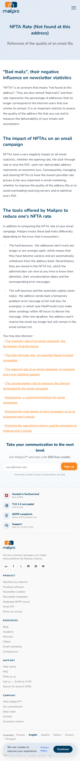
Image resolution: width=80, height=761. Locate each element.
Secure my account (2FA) (17, 686)
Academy (8, 632)
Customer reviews (13, 721)
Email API (8, 606)
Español (45, 735)
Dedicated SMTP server (16, 602)
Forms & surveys (12, 611)
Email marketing (12, 646)
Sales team (9, 711)
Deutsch (69, 735)
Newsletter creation (14, 591)
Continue (63, 749)
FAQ (5, 671)
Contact (7, 716)
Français (20, 735)
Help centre (9, 666)
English (33, 735)
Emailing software (13, 587)
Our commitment (13, 706)
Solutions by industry (15, 582)
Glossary (8, 636)
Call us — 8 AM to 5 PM (17, 681)
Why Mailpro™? (12, 701)
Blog (5, 627)
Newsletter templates (15, 596)
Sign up (69, 466)
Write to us (9, 676)
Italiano (57, 735)
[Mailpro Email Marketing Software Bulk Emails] (11, 8)
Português (10, 739)
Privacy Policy (45, 749)
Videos (7, 641)
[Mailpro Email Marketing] (9, 545)
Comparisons (10, 651)
